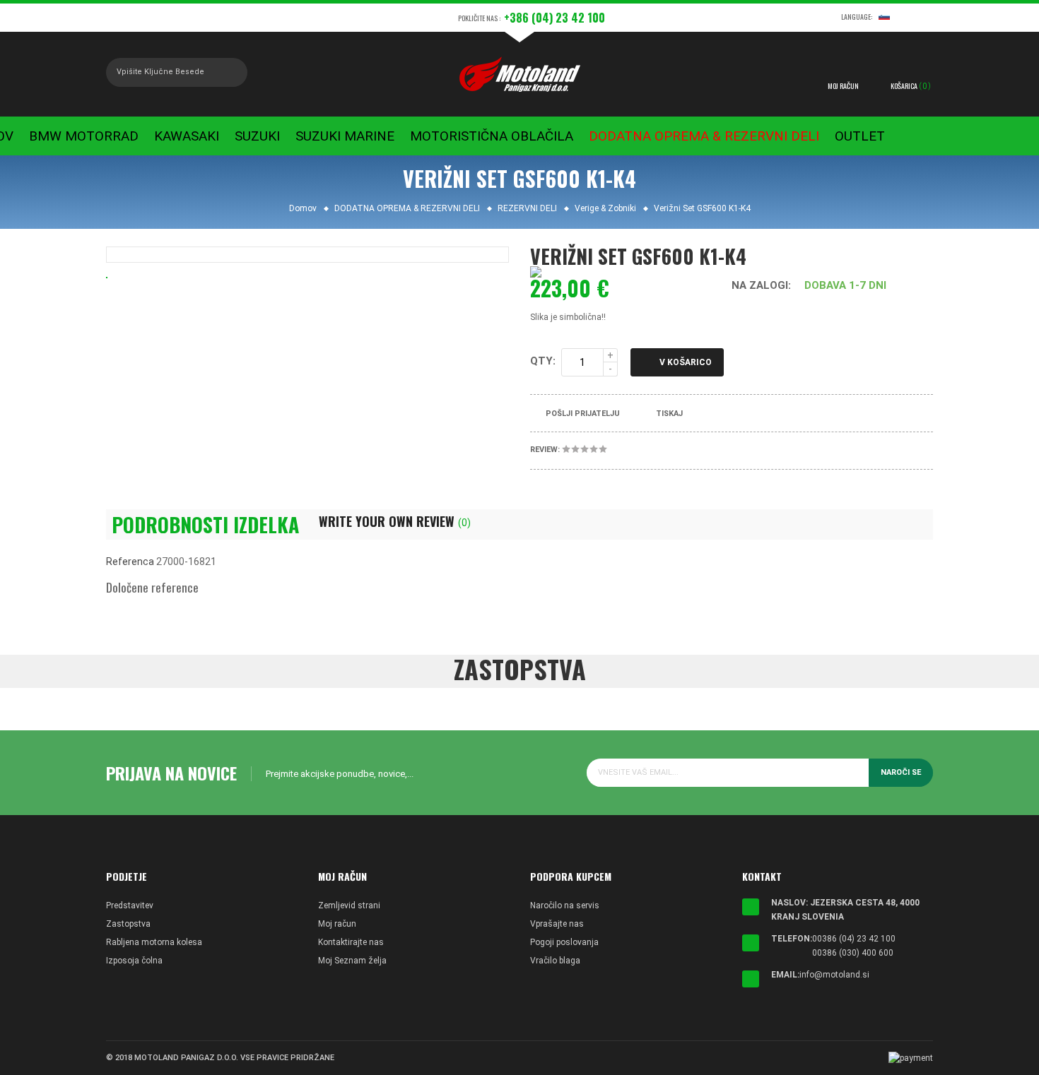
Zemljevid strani (349, 905)
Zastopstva (128, 924)
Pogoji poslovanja (564, 942)
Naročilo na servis (564, 905)
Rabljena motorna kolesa (154, 942)
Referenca (130, 561)
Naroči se (901, 772)
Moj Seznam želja (352, 961)
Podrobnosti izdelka (205, 525)
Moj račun (337, 924)
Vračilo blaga (555, 961)
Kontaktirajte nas (351, 942)
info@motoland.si (834, 975)
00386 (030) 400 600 (852, 953)
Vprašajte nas (557, 924)
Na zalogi (760, 285)
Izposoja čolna (134, 961)
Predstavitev (129, 905)
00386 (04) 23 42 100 (854, 939)
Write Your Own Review (395, 521)
